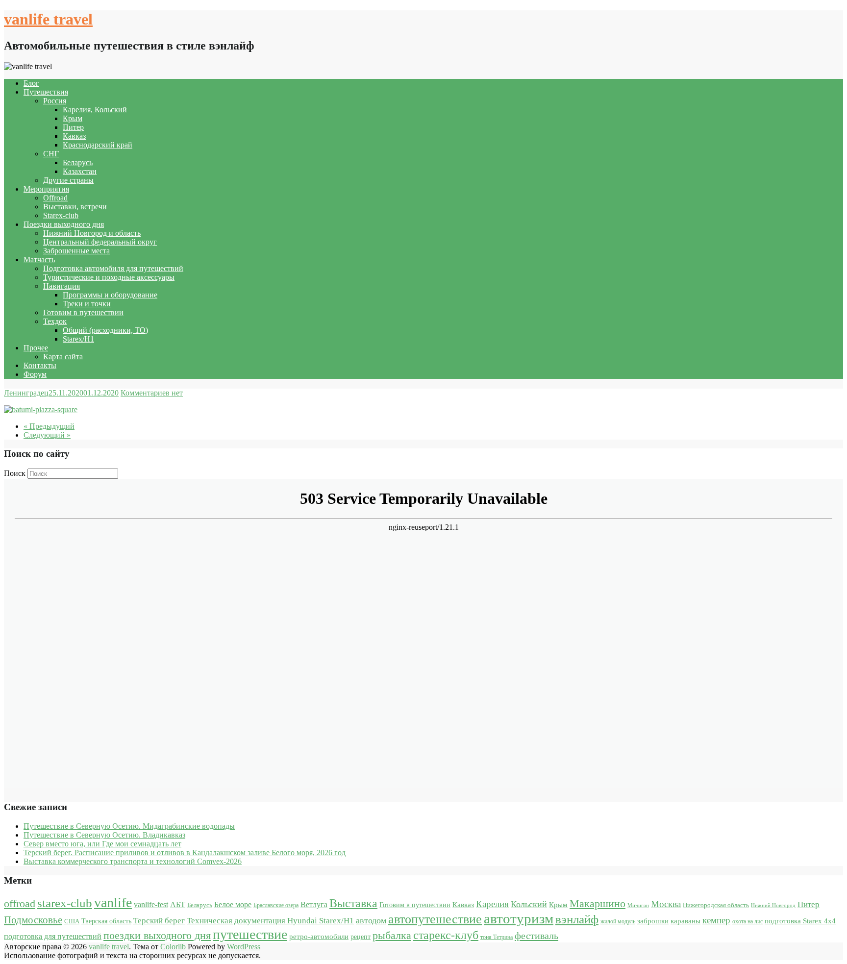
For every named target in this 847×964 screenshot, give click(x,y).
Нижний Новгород (773, 905)
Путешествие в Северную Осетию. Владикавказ (104, 835)
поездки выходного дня (157, 935)
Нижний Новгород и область (92, 233)
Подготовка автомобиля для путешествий (113, 268)
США (71, 921)
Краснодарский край (97, 145)
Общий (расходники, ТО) (105, 330)
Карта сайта (63, 356)
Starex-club (60, 215)
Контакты (40, 365)
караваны (685, 920)
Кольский (529, 904)
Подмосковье (33, 920)
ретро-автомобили (319, 936)
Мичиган (638, 905)
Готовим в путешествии (83, 312)
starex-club (64, 903)
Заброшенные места (76, 251)
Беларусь (78, 162)
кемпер (716, 920)
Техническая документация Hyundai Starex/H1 (270, 920)
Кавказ (74, 136)
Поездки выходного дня (64, 224)
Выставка (353, 903)
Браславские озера (276, 905)
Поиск (14, 473)
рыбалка (392, 935)
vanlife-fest (151, 904)
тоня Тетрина (496, 937)
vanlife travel (48, 19)
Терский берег (159, 920)
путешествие (250, 934)
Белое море (232, 904)
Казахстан (80, 171)
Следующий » (47, 435)
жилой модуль (617, 921)
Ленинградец (26, 393)
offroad (19, 904)
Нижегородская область (716, 905)
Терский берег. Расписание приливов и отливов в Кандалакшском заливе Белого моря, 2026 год (185, 852)
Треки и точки (87, 303)
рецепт (360, 936)
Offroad (55, 198)
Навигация (61, 286)
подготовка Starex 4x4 (800, 921)
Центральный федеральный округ (100, 242)
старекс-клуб (445, 935)
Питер (73, 127)
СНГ (51, 153)
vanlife (113, 902)
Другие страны (68, 180)
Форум (35, 374)
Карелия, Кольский (95, 109)
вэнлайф (576, 919)
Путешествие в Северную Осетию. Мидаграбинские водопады (129, 826)
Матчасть (39, 259)
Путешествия (46, 92)
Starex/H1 (78, 339)
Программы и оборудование (110, 295)
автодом (371, 920)
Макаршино (597, 903)
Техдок (55, 321)
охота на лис (747, 921)
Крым (72, 118)
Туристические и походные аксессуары (108, 277)
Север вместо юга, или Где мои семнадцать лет (102, 844)
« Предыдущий (49, 426)
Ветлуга (313, 904)
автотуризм (518, 918)
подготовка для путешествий (52, 936)
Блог (31, 83)
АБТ (177, 904)
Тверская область (106, 921)
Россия (54, 101)
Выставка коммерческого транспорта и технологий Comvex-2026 (133, 861)
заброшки (653, 921)
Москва (666, 904)
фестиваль (536, 935)
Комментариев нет (152, 393)
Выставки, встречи (75, 206)
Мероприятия (46, 189)
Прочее (36, 348)
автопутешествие (435, 919)
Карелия (492, 904)
